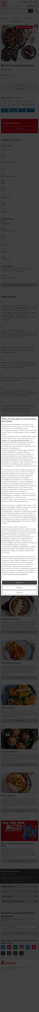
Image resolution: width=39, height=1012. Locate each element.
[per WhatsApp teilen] (12, 69)
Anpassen (19, 587)
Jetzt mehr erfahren (19, 861)
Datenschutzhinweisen (13, 521)
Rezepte (16, 18)
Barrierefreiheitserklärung (9, 969)
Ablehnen (19, 592)
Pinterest (34, 947)
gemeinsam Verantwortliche (20, 440)
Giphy (15, 953)
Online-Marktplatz (16, 6)
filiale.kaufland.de (8, 886)
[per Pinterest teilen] (8, 69)
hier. (5, 523)
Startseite (4, 18)
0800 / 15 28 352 (8, 874)
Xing (15, 947)
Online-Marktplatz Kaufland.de (12, 901)
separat (4, 440)
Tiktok (9, 953)
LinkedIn (28, 947)
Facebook (3, 947)
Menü (36, 2)
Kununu (3, 953)
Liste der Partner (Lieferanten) (18, 574)
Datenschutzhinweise (13, 967)
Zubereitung (19, 89)
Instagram (21, 947)
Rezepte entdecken (19, 632)
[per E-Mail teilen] (2, 69)
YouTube (9, 947)
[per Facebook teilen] (5, 69)
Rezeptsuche (29, 18)
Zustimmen (19, 582)
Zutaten (19, 85)
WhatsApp (21, 953)
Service (4, 891)
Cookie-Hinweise (24, 967)
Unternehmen (6, 896)
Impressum (4, 967)
